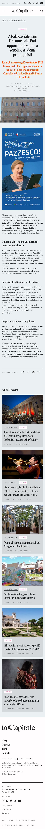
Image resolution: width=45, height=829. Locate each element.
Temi (4, 749)
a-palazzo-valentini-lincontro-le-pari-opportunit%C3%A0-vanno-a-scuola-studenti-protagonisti (17, 20)
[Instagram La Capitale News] (25, 3)
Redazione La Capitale (24, 83)
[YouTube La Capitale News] (41, 3)
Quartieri (6, 744)
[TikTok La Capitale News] (37, 3)
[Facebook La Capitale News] (29, 3)
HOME (4, 20)
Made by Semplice (26, 825)
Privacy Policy (7, 809)
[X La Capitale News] (33, 3)
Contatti (6, 753)
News (4, 740)
